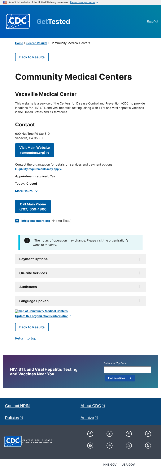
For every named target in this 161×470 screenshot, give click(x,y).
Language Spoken (34, 301)
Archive (87, 417)
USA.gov (128, 464)
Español (152, 21)
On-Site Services (33, 273)
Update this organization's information (41, 316)
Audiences (28, 287)
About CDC (90, 405)
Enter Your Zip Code (115, 363)
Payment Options (33, 259)
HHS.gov (110, 464)
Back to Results (32, 57)
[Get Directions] (80, 311)
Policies (12, 417)
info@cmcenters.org (35, 220)
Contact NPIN (17, 405)
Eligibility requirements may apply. (38, 169)
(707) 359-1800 (33, 206)
